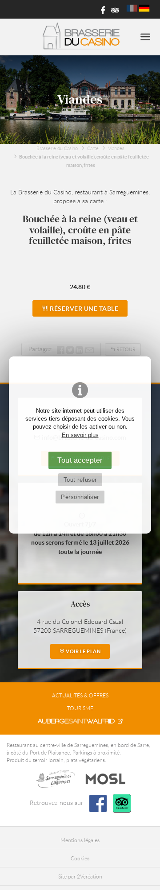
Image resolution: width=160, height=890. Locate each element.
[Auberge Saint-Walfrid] (80, 721)
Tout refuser (80, 479)
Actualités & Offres (80, 695)
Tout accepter (80, 460)
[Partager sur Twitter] (71, 348)
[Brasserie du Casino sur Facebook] (99, 9)
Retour (125, 349)
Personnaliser (80, 497)
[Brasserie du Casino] (80, 37)
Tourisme (80, 708)
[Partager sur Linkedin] (79, 348)
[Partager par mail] (89, 348)
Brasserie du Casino (57, 148)
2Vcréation (89, 876)
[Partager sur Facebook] (60, 348)
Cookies (80, 858)
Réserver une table (83, 308)
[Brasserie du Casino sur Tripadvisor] (113, 9)
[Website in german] (144, 8)
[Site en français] (131, 8)
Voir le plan (83, 651)
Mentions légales (80, 840)
